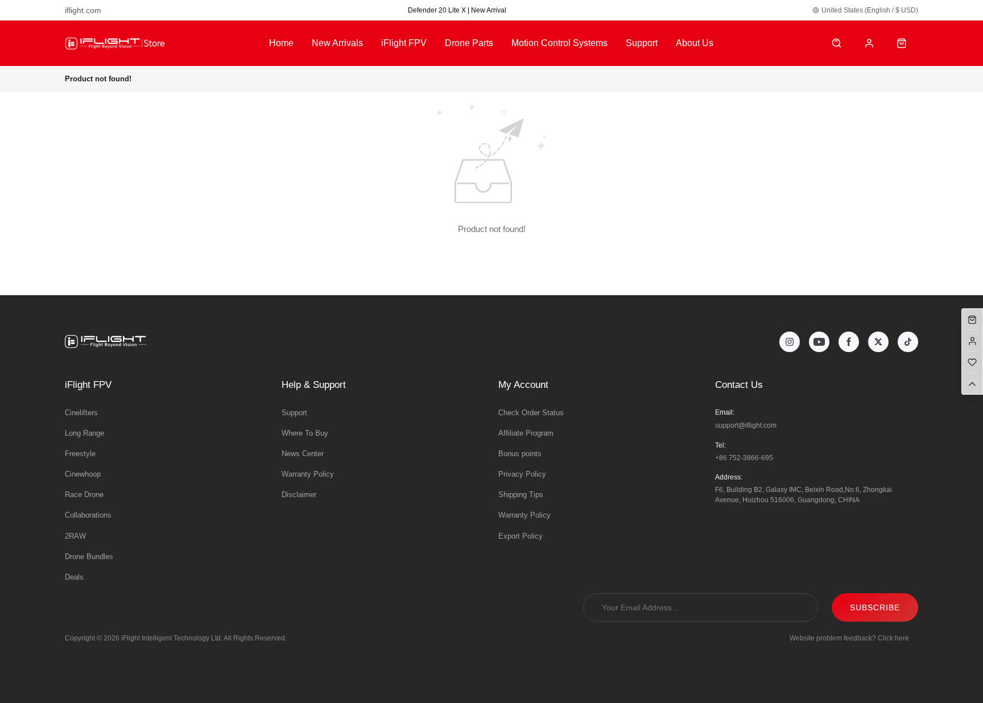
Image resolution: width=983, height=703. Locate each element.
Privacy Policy (522, 474)
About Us (694, 43)
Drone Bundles (89, 556)
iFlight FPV (404, 43)
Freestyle (80, 453)
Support (642, 43)
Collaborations (88, 515)
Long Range (84, 433)
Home (281, 43)
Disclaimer (299, 494)
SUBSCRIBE (875, 607)
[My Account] (869, 43)
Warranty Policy (308, 474)
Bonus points (520, 453)
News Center (303, 453)
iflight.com (83, 10)
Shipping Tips (520, 494)
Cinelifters (81, 412)
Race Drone (84, 494)
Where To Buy (305, 433)
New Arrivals (337, 43)
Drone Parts (469, 43)
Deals (74, 577)
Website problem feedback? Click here (849, 638)
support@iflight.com (746, 425)
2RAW (75, 536)
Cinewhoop (83, 474)
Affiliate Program (526, 433)
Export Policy (520, 536)
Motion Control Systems (559, 43)
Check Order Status (531, 412)
